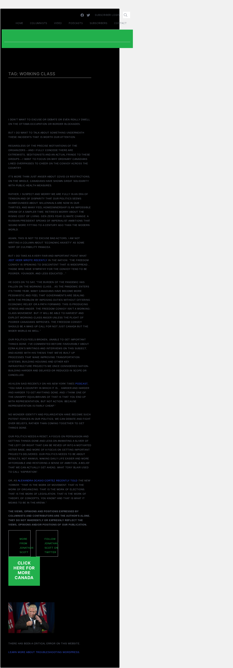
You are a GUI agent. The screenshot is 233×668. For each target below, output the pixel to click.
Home (19, 23)
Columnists (38, 23)
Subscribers (98, 23)
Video (58, 23)
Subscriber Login (107, 14)
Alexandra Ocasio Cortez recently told (48, 480)
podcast (81, 383)
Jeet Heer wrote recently (27, 260)
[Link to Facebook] (82, 15)
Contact (120, 23)
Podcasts (76, 23)
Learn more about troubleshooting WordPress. (44, 652)
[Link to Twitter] (88, 15)
